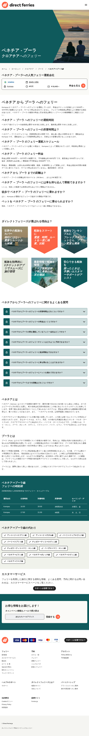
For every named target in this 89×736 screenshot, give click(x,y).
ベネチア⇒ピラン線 (15, 555)
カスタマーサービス (9, 658)
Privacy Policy (6, 704)
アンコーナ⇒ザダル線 (44, 535)
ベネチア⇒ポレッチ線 (41, 555)
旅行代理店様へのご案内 (69, 689)
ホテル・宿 (35, 655)
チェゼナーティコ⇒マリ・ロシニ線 (21, 548)
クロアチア (29, 69)
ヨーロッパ (16, 69)
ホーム (4, 69)
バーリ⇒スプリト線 (15, 542)
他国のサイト (36, 686)
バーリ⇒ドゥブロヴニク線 (73, 535)
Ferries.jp (34, 701)
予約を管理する (66, 655)
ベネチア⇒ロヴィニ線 (68, 555)
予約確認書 (65, 658)
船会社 (4, 661)
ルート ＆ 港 (6, 664)
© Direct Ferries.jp (7, 723)
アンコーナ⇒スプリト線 (17, 535)
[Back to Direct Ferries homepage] (18, 5)
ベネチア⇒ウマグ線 (15, 561)
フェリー (34, 658)
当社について (36, 689)
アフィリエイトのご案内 (69, 686)
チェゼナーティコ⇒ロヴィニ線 (44, 542)
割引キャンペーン (8, 670)
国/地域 (4, 655)
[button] (45, 311)
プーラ (40, 69)
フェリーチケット (8, 673)
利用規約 (5, 707)
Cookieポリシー (7, 701)
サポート (5, 686)
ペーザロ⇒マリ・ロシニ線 (55, 548)
